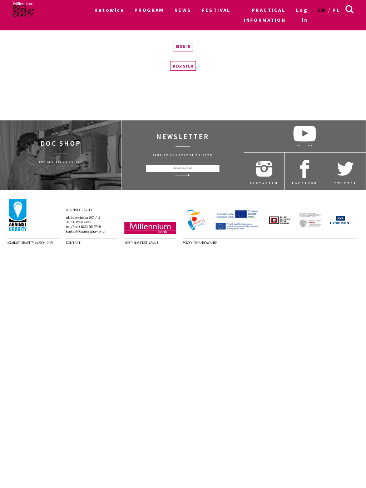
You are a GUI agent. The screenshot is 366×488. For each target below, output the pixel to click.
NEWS (183, 10)
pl (336, 10)
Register (183, 66)
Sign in (183, 46)
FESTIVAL (216, 10)
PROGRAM (149, 10)
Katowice (109, 10)
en (322, 10)
